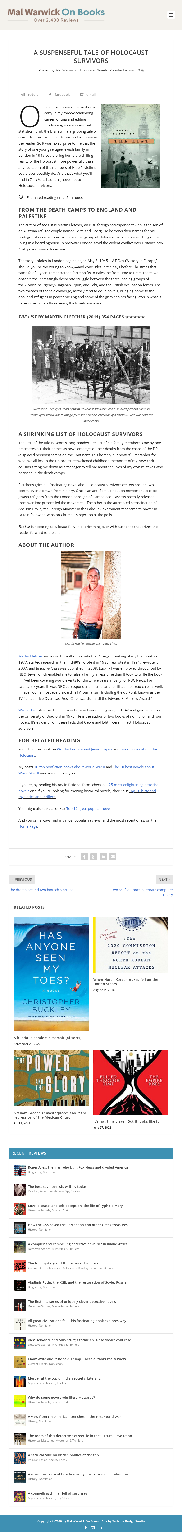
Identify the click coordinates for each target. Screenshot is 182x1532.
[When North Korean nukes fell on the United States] (130, 945)
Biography (34, 1172)
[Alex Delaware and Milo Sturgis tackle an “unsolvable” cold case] (20, 1343)
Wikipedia (26, 710)
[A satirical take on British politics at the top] (20, 1458)
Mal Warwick (65, 70)
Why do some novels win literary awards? (61, 1397)
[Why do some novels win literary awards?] (20, 1401)
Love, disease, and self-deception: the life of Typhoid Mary (75, 1205)
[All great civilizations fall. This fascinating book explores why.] (20, 1324)
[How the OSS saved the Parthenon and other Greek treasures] (20, 1228)
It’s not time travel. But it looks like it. (126, 1121)
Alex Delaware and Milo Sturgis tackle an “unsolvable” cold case (79, 1340)
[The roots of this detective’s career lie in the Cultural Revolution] (20, 1439)
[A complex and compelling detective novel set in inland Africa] (20, 1247)
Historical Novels (94, 70)
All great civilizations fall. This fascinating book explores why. (77, 1320)
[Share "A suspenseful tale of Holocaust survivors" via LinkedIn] (103, 857)
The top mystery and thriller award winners (63, 1263)
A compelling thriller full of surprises (57, 1493)
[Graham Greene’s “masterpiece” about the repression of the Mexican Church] (51, 1078)
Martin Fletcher (30, 656)
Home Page (27, 826)
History (32, 1230)
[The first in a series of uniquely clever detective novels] (20, 1305)
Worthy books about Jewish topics (84, 749)
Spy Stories (72, 1191)
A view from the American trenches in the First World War (74, 1416)
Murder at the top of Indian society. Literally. (64, 1378)
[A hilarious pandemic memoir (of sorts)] (51, 974)
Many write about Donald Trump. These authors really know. (77, 1359)
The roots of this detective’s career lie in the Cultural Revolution (80, 1436)
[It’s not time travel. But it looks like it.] (130, 1082)
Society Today (58, 1460)
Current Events (38, 1364)
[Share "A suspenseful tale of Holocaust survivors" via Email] (113, 857)
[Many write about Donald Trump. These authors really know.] (20, 1362)
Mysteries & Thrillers (65, 1249)
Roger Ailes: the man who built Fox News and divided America (78, 1167)
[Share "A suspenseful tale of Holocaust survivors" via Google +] (94, 857)
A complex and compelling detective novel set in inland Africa (77, 1244)
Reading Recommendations (46, 1191)
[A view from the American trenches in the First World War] (20, 1420)
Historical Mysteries (41, 1440)
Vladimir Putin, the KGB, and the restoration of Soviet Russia (77, 1282)
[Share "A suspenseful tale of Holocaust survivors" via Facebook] (84, 857)
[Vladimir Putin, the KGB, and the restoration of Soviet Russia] (20, 1285)
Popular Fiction (121, 70)
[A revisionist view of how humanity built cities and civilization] (20, 1477)
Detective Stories (39, 1249)
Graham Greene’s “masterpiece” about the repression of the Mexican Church (50, 1115)
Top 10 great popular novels (89, 808)
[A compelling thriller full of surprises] (20, 1496)
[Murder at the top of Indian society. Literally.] (20, 1381)
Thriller (61, 1383)
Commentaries (38, 1268)
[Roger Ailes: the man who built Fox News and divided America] (20, 1170)
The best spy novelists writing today (57, 1186)
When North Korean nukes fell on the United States (125, 981)
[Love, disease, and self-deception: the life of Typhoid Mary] (20, 1209)
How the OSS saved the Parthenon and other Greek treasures (78, 1225)
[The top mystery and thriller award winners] (20, 1266)
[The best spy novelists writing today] (20, 1190)
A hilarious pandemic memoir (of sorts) (47, 1038)
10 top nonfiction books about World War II (69, 766)
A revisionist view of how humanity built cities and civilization (78, 1474)
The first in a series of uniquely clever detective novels (72, 1301)
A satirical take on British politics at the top (63, 1455)
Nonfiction (49, 1172)
